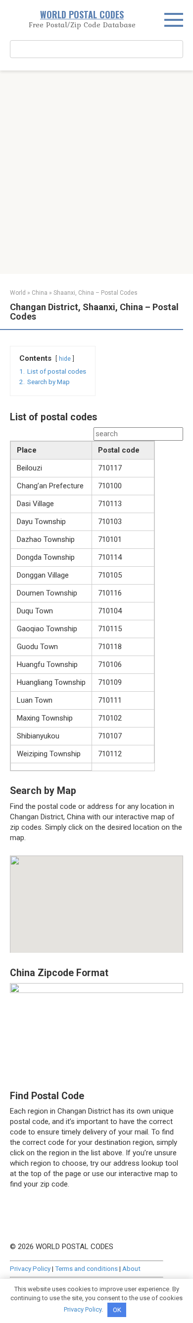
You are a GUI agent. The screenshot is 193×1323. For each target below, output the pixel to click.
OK (117, 1310)
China (40, 292)
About (131, 1268)
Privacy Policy (30, 1268)
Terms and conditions (86, 1268)
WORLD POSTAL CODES (82, 14)
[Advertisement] (96, 172)
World (18, 292)
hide (65, 358)
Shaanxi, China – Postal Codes (95, 292)
